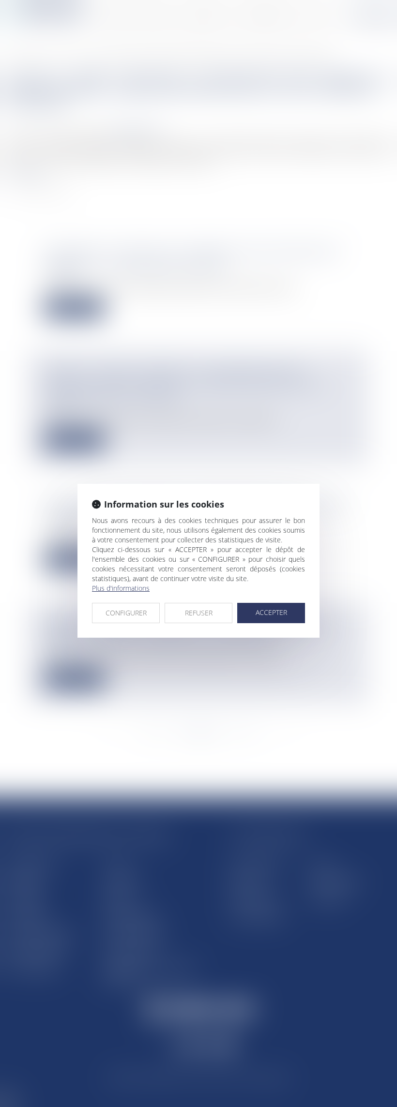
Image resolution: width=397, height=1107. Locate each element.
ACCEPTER (271, 612)
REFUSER (199, 612)
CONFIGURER (126, 612)
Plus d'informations (121, 588)
